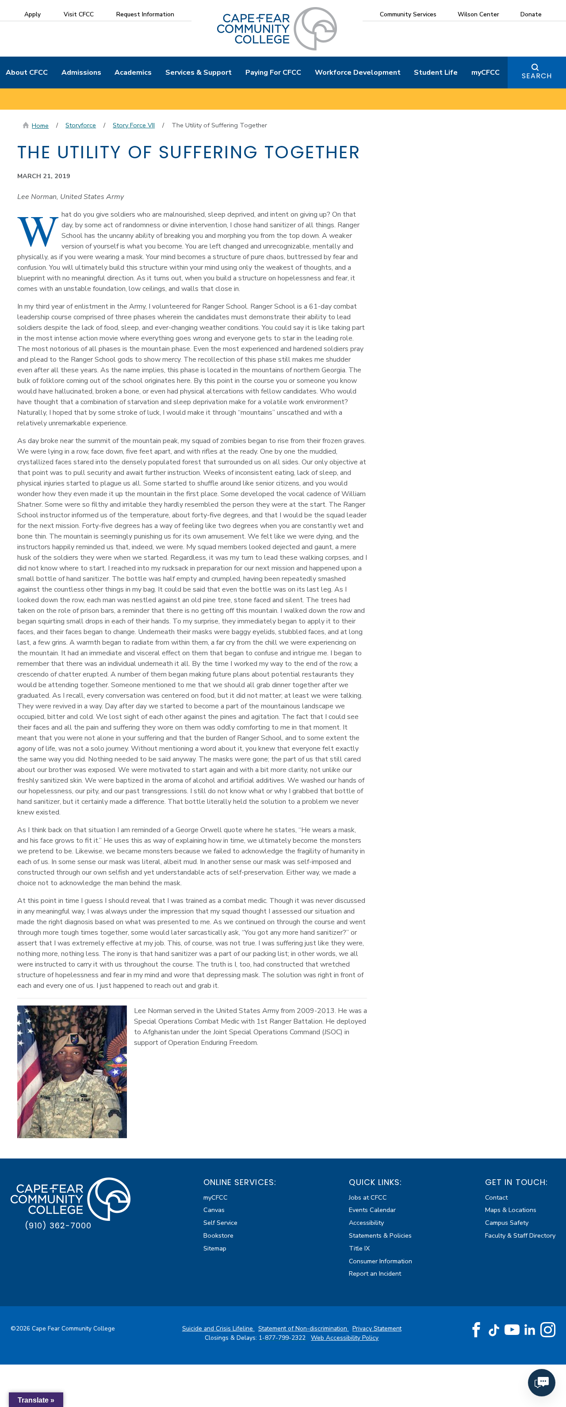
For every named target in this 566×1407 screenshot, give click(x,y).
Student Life (436, 72)
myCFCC (485, 72)
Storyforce (80, 125)
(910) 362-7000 (58, 1225)
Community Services (408, 14)
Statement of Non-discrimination (303, 1328)
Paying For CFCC (273, 72)
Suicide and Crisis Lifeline (218, 1328)
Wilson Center (478, 14)
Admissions (81, 72)
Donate (531, 14)
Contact (496, 1197)
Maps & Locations (510, 1209)
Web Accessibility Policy (345, 1338)
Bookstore (218, 1235)
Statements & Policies (380, 1235)
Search (537, 76)
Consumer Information (380, 1261)
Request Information (145, 14)
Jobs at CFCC (368, 1197)
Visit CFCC (79, 14)
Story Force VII (134, 125)
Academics (133, 72)
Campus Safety (506, 1222)
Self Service (220, 1222)
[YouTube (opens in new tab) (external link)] (512, 1330)
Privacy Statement (377, 1328)
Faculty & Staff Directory (520, 1235)
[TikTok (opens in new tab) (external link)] (494, 1330)
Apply (32, 14)
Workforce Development (358, 72)
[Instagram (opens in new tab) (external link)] (547, 1330)
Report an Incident (375, 1273)
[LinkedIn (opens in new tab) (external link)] (530, 1330)
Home (40, 125)
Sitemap (214, 1248)
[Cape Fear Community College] (277, 28)
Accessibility (366, 1222)
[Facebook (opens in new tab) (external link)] (476, 1330)
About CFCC (27, 72)
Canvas (214, 1209)
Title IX (359, 1248)
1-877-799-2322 (283, 1338)
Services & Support (198, 72)
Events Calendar (372, 1209)
